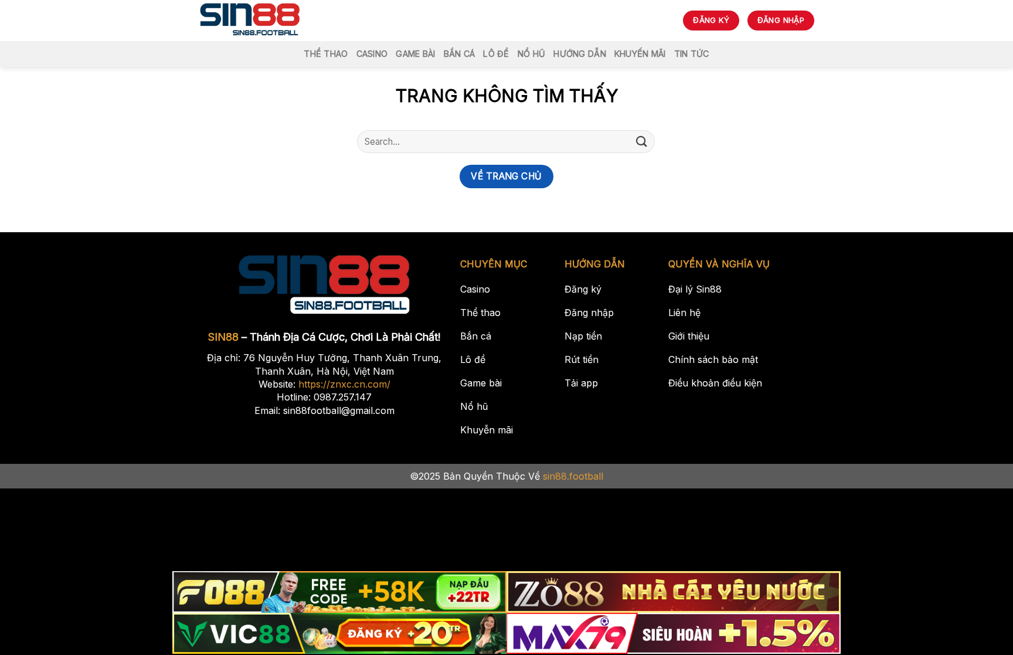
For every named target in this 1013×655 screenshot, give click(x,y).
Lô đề (496, 54)
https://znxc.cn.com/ (344, 384)
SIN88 (223, 337)
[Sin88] (250, 20)
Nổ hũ (531, 54)
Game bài (415, 54)
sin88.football (573, 476)
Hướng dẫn (579, 54)
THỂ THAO (326, 54)
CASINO (372, 54)
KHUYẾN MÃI (640, 54)
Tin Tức (691, 54)
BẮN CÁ (459, 54)
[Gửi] (642, 141)
